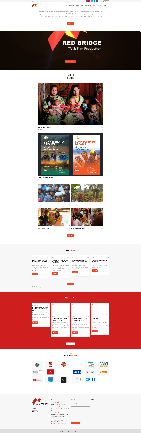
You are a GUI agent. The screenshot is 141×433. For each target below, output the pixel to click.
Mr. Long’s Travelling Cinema (78, 228)
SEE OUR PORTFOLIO (70, 61)
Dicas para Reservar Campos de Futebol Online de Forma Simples (39, 260)
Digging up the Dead (76, 204)
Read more (35, 273)
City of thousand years (43, 228)
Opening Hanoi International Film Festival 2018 (99, 260)
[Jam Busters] (52, 195)
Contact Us (70, 23)
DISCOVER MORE (70, 343)
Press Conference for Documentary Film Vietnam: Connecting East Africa (40, 309)
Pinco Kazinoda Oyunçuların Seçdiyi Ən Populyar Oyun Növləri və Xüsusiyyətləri (60, 261)
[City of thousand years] (52, 219)
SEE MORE (70, 235)
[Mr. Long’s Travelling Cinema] (85, 219)
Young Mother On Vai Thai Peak (45, 127)
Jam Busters (41, 204)
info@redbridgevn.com (38, 1)
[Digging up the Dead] (85, 195)
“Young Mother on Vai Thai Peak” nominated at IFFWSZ (59, 319)
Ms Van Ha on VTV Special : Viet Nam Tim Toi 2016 (100, 317)
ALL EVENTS (70, 284)
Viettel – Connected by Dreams (45, 178)
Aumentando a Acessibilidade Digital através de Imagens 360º (79, 260)
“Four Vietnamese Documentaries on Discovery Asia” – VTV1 (79, 319)
